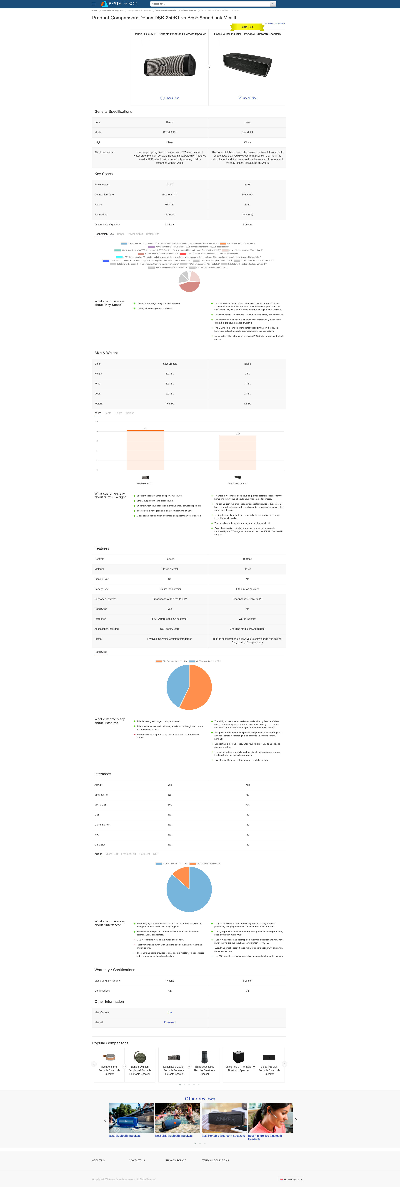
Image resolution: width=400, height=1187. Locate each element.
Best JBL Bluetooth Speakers (173, 1136)
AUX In (98, 854)
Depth (108, 413)
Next (284, 1064)
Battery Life (152, 234)
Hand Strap (101, 652)
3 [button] (189, 1084)
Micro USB (112, 854)
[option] (124, 1065)
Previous (94, 1064)
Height (118, 413)
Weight (130, 413)
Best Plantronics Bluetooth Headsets (265, 1138)
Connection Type (104, 234)
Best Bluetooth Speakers (124, 1136)
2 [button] (184, 1084)
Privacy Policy (176, 1161)
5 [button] (198, 1084)
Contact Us (137, 1161)
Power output (135, 234)
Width (98, 413)
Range (121, 234)
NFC (155, 854)
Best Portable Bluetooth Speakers (223, 1136)
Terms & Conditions (215, 1161)
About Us (98, 1161)
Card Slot (144, 854)
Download (169, 1022)
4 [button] (193, 1084)
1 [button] (179, 1084)
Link (170, 1012)
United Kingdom (292, 1179)
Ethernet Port (128, 854)
